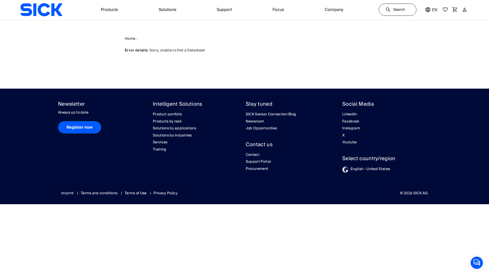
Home (130, 39)
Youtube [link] (349, 142)
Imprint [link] (68, 193)
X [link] (343, 135)
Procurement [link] (257, 169)
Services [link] (160, 142)
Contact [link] (253, 155)
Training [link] (160, 149)
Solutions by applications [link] (174, 128)
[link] (41, 9)
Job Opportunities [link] (261, 128)
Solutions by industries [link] (172, 135)
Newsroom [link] (255, 121)
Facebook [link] (350, 121)
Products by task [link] (167, 121)
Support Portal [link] (258, 161)
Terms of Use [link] (136, 193)
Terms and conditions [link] (99, 193)
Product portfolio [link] (167, 114)
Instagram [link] (351, 128)
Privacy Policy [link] (165, 193)
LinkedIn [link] (349, 114)
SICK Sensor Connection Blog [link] (271, 114)
